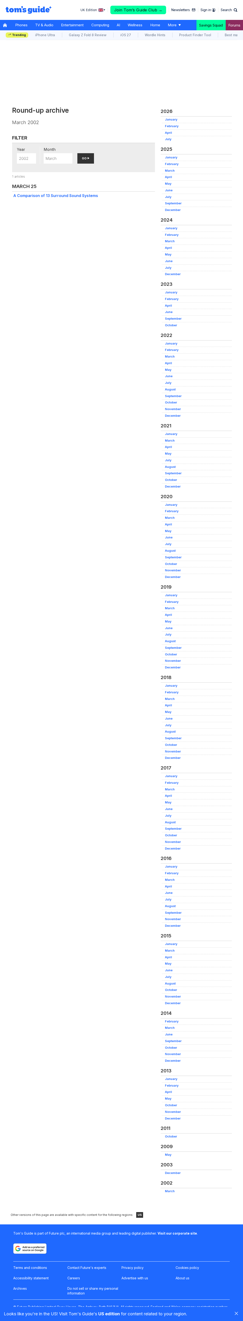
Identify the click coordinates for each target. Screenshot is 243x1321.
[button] (229, 10)
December (173, 210)
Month (50, 149)
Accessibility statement (31, 1278)
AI (118, 25)
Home (155, 25)
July (168, 139)
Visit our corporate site (177, 1233)
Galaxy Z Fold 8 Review (88, 35)
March (170, 170)
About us (182, 1278)
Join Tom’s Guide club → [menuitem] (138, 10)
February (172, 126)
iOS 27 (125, 35)
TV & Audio (44, 25)
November (173, 409)
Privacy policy (133, 1268)
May (168, 183)
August (170, 389)
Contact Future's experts (86, 1268)
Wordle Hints (155, 35)
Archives (20, 1288)
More (172, 25)
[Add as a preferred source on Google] (30, 1248)
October (171, 325)
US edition (109, 1313)
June (169, 190)
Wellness (135, 25)
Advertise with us (135, 1278)
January (171, 119)
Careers (73, 1278)
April (168, 132)
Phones (21, 25)
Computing (100, 25)
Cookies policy (187, 1268)
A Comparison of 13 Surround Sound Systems (55, 195)
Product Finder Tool (195, 35)
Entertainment (72, 25)
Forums (234, 25)
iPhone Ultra (45, 35)
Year (21, 149)
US (140, 1215)
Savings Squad (211, 25)
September (173, 203)
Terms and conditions (30, 1268)
